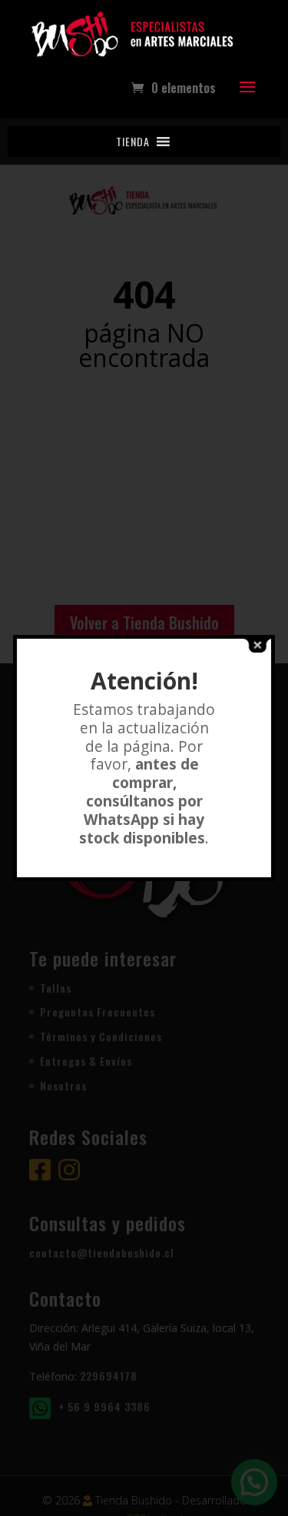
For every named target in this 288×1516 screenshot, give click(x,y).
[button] (133, 141)
